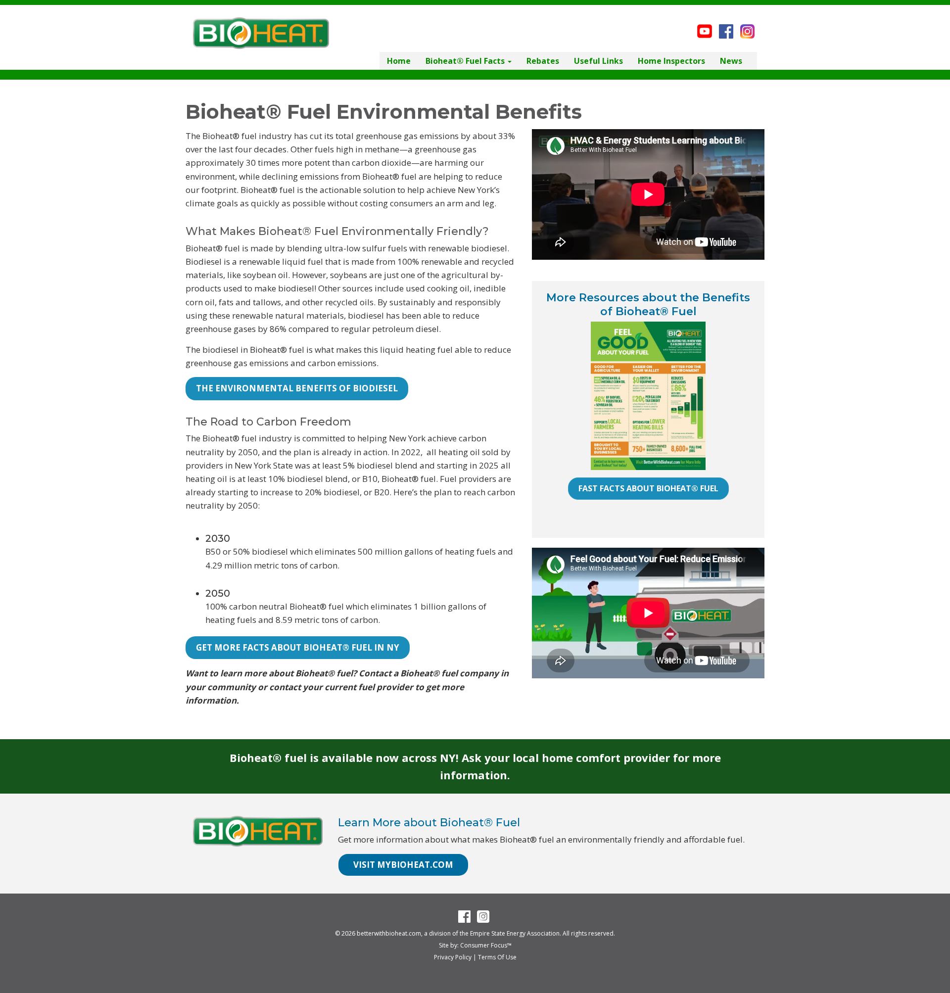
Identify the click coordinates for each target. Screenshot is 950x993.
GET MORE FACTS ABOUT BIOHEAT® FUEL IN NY (297, 647)
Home (399, 60)
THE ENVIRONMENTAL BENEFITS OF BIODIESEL (297, 388)
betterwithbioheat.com (389, 933)
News (731, 60)
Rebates (542, 60)
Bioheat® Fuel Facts (466, 60)
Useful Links (598, 60)
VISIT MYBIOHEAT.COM (403, 864)
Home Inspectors (671, 60)
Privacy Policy (453, 957)
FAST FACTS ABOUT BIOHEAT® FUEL (648, 488)
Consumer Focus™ (486, 945)
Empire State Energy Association (515, 933)
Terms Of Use (497, 957)
